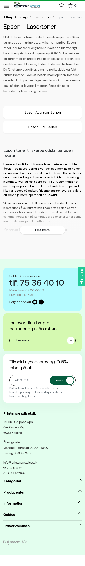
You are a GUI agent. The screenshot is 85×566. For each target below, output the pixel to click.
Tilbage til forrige (16, 17)
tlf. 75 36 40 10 (13, 468)
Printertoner (43, 17)
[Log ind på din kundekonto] (61, 5)
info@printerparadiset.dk (20, 462)
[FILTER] (81, 283)
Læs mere (42, 230)
